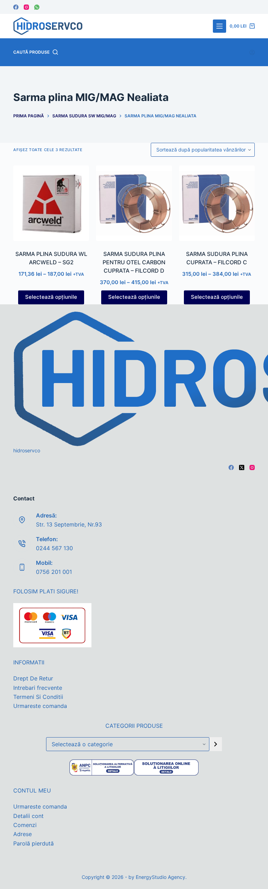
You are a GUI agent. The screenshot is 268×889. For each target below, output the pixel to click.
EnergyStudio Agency (160, 877)
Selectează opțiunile (51, 297)
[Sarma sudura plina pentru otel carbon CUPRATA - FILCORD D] (134, 203)
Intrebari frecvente (37, 687)
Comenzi (25, 824)
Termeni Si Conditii (38, 696)
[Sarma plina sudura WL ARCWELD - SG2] (51, 203)
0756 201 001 (54, 571)
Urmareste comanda (40, 705)
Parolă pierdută (33, 843)
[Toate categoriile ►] (219, 26)
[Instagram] (26, 7)
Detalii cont (28, 815)
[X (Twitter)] (241, 467)
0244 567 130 (54, 548)
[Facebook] (15, 7)
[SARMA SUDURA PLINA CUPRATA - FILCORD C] (217, 203)
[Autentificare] (252, 52)
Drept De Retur (33, 678)
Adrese (22, 833)
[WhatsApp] (36, 7)
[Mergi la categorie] (215, 744)
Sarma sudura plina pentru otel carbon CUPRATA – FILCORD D (134, 262)
